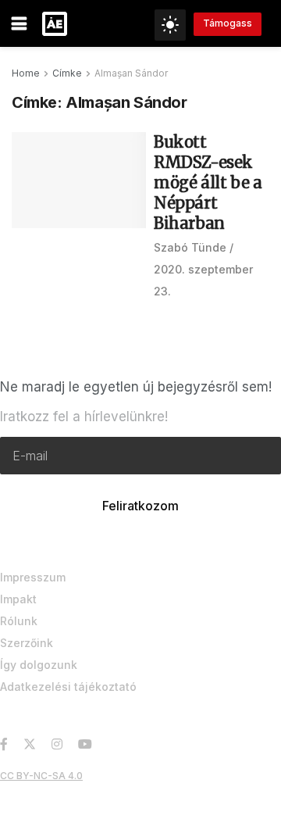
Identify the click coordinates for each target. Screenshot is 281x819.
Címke (67, 73)
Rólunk (18, 621)
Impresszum (33, 577)
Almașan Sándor (131, 73)
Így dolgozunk (38, 664)
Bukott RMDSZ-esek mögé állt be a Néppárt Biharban (207, 182)
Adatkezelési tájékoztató (68, 686)
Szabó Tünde (190, 247)
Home (26, 73)
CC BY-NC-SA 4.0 (41, 775)
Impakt (18, 599)
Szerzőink (26, 642)
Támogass (227, 23)
